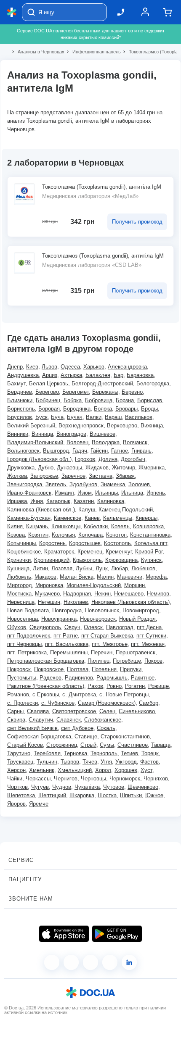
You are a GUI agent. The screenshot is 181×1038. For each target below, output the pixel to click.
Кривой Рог (148, 551)
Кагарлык (58, 501)
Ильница (132, 493)
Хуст (146, 770)
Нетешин (49, 602)
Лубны (84, 568)
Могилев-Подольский (94, 585)
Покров (153, 661)
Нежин (102, 593)
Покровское (49, 669)
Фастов (149, 762)
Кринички (19, 560)
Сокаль (106, 728)
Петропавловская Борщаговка (45, 661)
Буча (57, 417)
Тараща (160, 745)
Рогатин (135, 686)
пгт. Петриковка (27, 652)
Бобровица (98, 400)
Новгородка (67, 610)
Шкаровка (81, 795)
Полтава (77, 669)
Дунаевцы (69, 467)
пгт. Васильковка (66, 644)
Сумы (107, 745)
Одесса (70, 367)
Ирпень (155, 493)
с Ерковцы (45, 694)
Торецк (150, 753)
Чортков (17, 787)
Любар (119, 568)
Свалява (38, 711)
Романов (18, 694)
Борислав (149, 400)
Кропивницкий (51, 560)
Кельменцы (117, 518)
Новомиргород (140, 610)
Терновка (75, 753)
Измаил (64, 493)
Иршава (17, 501)
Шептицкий (52, 795)
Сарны (15, 711)
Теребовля (47, 753)
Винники (17, 434)
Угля (106, 762)
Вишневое (102, 434)
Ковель (120, 526)
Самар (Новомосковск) (107, 703)
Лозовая (61, 568)
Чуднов (61, 787)
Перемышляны (69, 652)
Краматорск (59, 551)
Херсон (16, 770)
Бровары (126, 409)
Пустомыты (21, 677)
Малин (105, 577)
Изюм (84, 493)
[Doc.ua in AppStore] (64, 933)
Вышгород (56, 451)
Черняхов (156, 778)
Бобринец (48, 400)
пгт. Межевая (148, 644)
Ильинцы (106, 493)
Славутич (41, 720)
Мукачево (47, 593)
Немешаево (129, 593)
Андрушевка (23, 375)
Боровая (49, 409)
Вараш (113, 417)
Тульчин (47, 762)
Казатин (84, 501)
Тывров (70, 762)
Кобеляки (96, 526)
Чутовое (113, 787)
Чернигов (65, 778)
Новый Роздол (137, 619)
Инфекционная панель (93, 51)
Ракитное (142, 677)
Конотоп (116, 535)
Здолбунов (83, 484)
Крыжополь (87, 560)
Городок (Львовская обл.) (39, 459)
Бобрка (73, 400)
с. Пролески (22, 703)
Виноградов (71, 434)
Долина (107, 459)
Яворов (16, 804)
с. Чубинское (58, 703)
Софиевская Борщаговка (39, 736)
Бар (118, 375)
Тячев (90, 762)
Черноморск (124, 778)
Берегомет (75, 392)
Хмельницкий (75, 770)
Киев (32, 367)
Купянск (151, 560)
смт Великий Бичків (32, 728)
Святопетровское (74, 711)
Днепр (15, 367)
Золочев (139, 484)
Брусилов (19, 417)
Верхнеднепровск (81, 425)
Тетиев (129, 753)
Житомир (123, 467)
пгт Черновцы (24, 644)
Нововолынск (102, 610)
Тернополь (103, 753)
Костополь (117, 543)
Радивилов (79, 677)
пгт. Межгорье (110, 644)
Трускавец (20, 762)
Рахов (95, 686)
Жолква (17, 476)
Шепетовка (21, 795)
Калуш (86, 509)
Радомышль (112, 677)
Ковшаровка (148, 526)
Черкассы (38, 778)
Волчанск (135, 442)
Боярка (103, 409)
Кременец (89, 551)
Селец (107, 711)
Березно (132, 392)
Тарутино (18, 753)
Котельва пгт (150, 543)
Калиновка (110, 501)
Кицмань (37, 526)
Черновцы (93, 778)
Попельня (104, 669)
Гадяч (79, 451)
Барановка (140, 375)
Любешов (143, 568)
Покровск (19, 669)
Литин (40, 568)
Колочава (90, 535)
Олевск (93, 627)
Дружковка (21, 467)
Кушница (18, 568)
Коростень (52, 543)
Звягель (55, 484)
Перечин (101, 652)
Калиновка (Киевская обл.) (41, 509)
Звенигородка (24, 484)
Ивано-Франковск (29, 493)
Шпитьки (131, 795)
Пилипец (98, 661)
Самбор (148, 703)
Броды (149, 409)
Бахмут (16, 383)
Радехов (50, 677)
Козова (16, 535)
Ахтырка (71, 375)
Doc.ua (16, 1007)
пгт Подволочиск (28, 635)
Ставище (86, 736)
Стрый (88, 745)
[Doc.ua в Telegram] (90, 962)
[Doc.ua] (12, 12)
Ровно (114, 686)
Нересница (21, 602)
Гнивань (141, 451)
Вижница (152, 425)
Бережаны (105, 392)
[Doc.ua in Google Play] (117, 933)
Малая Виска (76, 577)
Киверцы (146, 518)
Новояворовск (98, 619)
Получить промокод (137, 222)
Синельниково (137, 711)
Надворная (77, 593)
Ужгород (126, 762)
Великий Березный (31, 425)
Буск (41, 417)
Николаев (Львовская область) (130, 602)
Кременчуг (119, 551)
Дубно (45, 467)
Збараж (125, 476)
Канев (92, 518)
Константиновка (150, 535)
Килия (15, 526)
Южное (154, 795)
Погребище (127, 661)
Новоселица (22, 619)
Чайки (14, 778)
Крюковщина (121, 560)
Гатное (119, 451)
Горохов (85, 459)
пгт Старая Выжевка (107, 635)
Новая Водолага (28, 610)
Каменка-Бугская (29, 518)
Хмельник (41, 770)
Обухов (16, 627)
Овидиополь (45, 627)
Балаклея (97, 375)
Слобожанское (102, 720)
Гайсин (99, 451)
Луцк (102, 568)
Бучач (75, 417)
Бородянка (76, 409)
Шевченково (143, 787)
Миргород (19, 585)
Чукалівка (87, 787)
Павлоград (119, 627)
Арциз (49, 375)
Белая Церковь (48, 383)
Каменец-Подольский (125, 509)
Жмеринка (151, 467)
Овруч (72, 627)
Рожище (158, 686)
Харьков (93, 367)
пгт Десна (149, 627)
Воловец (77, 442)
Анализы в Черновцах (37, 51)
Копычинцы (21, 543)
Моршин (134, 585)
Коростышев (85, 543)
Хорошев (125, 770)
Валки (93, 417)
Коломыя (63, 535)
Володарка (106, 442)
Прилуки (130, 669)
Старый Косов (25, 745)
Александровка (127, 367)
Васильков (138, 417)
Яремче (38, 804)
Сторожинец (61, 745)
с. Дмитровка (79, 694)
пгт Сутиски (151, 635)
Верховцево (122, 425)
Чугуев (40, 787)
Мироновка (49, 585)
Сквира (16, 720)
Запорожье (44, 476)
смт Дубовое (77, 728)
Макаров (45, 577)
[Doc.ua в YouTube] (109, 962)
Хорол (103, 770)
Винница (42, 434)
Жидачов (97, 467)
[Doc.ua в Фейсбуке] (51, 962)
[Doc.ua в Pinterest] (129, 962)
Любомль (19, 577)
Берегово (47, 392)
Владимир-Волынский (35, 442)
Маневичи (129, 577)
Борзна (125, 400)
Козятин (38, 535)
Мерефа (156, 577)
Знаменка (113, 484)
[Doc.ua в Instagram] (71, 962)
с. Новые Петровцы (124, 694)
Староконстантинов (125, 736)
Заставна (100, 476)
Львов (49, 367)
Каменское (67, 518)
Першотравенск (135, 652)
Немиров (158, 593)
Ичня (36, 501)
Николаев (76, 602)
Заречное (73, 476)
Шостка (107, 795)
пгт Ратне (65, 635)
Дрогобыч (133, 459)
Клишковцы (65, 526)
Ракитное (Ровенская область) (45, 686)
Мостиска (19, 593)
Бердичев (19, 392)
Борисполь (21, 409)
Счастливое (132, 745)
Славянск (68, 720)
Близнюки (19, 400)
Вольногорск (23, 451)
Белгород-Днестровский (102, 383)
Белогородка (152, 383)
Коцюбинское (24, 551)
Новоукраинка (59, 619)
